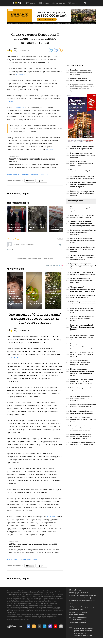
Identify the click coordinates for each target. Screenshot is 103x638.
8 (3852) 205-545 (76, 617)
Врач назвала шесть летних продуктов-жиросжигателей (80, 79)
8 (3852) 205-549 (76, 620)
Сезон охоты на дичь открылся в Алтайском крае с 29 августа (82, 216)
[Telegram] (50, 49)
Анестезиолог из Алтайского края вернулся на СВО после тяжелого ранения (82, 249)
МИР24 (11, 101)
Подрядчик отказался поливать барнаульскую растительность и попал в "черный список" (54, 295)
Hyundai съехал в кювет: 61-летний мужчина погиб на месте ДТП (83, 406)
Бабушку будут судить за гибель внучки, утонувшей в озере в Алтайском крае (82, 390)
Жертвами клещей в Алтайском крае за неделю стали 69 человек (82, 177)
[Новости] (30, 181)
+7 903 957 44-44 (76, 612)
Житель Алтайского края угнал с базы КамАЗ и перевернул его (82, 148)
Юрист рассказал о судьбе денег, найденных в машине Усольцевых (83, 171)
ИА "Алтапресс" (14, 357)
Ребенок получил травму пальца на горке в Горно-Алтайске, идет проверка (82, 193)
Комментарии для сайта (54, 265)
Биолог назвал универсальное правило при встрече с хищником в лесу (82, 240)
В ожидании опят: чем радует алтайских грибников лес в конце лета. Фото (82, 155)
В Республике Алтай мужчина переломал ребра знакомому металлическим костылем (81, 428)
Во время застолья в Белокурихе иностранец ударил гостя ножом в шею (82, 310)
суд (35, 559)
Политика (75, 3)
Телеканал (46, 3)
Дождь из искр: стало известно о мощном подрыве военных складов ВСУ (82, 319)
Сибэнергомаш (25, 559)
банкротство (12, 559)
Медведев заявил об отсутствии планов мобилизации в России (82, 336)
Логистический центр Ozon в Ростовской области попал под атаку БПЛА (81, 281)
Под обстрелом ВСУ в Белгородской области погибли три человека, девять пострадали (83, 185)
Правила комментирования (82, 632)
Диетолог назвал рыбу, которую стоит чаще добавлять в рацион (81, 412)
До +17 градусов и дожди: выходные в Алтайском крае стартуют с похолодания (80, 363)
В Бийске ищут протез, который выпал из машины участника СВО (82, 273)
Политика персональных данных (83, 628)
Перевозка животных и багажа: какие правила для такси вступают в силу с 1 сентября (81, 381)
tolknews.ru (77, 590)
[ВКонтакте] (55, 49)
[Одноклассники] (60, 49)
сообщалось (18, 107)
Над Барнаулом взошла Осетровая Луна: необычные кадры (82, 296)
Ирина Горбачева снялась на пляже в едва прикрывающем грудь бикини (16, 297)
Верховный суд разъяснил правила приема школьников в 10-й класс (83, 419)
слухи (43, 174)
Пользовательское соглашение (83, 630)
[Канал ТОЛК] (41, 181)
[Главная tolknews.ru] (17, 3)
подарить (51, 516)
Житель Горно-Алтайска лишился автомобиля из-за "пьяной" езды (82, 444)
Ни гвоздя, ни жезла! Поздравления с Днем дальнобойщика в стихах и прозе (82, 346)
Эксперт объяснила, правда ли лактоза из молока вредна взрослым (81, 398)
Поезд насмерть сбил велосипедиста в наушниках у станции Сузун (81, 163)
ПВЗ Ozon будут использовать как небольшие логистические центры (83, 303)
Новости (32, 3)
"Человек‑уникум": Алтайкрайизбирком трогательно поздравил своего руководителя (82, 289)
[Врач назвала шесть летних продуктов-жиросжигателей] (34, 290)
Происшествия (60, 3)
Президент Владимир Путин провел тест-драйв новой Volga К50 (83, 265)
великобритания (13, 174)
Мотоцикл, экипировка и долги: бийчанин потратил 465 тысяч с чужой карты (82, 209)
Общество (17, 51)
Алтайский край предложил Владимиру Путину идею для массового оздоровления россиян (82, 224)
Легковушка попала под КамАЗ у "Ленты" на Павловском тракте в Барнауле (82, 327)
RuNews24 (20, 74)
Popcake (49, 149)
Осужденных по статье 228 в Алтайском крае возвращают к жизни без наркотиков (81, 436)
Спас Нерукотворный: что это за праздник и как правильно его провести (81, 354)
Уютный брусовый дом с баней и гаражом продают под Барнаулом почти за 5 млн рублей (82, 257)
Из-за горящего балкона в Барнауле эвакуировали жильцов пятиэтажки (83, 232)
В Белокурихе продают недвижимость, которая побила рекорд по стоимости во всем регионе (82, 372)
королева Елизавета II (30, 174)
